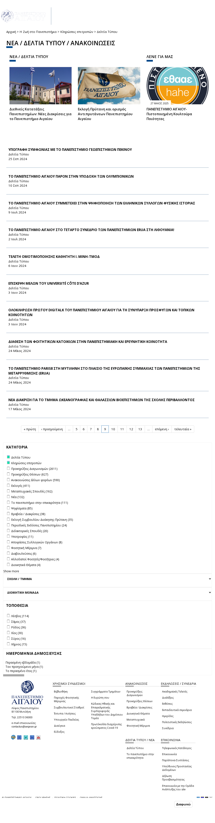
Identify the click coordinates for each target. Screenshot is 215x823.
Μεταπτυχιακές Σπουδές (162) (31, 491)
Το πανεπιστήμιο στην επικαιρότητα (140, 756)
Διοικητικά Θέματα (138, 713)
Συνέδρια (168, 728)
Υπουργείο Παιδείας (66, 719)
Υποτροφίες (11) (22, 537)
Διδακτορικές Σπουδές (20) (29, 531)
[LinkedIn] (32, 737)
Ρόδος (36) (18, 627)
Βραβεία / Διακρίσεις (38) (28, 514)
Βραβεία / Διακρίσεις (139, 707)
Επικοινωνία (169, 754)
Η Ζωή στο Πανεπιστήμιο (38, 32)
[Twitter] (26, 737)
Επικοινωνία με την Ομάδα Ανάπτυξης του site (178, 787)
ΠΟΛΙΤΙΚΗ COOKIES (65, 797)
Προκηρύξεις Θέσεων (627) (29, 474)
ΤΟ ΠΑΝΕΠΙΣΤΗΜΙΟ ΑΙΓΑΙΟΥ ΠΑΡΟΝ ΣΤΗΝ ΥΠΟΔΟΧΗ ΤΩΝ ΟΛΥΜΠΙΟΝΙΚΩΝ (71, 176)
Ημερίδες (167, 716)
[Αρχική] (25, 16)
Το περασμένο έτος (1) (21, 671)
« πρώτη (30, 429)
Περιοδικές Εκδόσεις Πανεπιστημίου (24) (39, 525)
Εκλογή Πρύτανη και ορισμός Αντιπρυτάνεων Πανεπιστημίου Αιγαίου (105, 114)
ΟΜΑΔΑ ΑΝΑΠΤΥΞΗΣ (91, 797)
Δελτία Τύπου (135, 748)
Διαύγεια (59, 725)
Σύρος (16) (18, 639)
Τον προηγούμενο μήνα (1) (24, 667)
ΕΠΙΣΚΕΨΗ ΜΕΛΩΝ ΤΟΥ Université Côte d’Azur (48, 283)
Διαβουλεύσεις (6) (23, 554)
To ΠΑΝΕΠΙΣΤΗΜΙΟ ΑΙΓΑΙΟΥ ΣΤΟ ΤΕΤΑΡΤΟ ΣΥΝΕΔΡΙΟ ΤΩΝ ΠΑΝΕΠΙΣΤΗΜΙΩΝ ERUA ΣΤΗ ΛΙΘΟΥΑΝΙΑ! (91, 229)
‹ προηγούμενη (52, 429)
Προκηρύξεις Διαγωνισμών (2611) (34, 469)
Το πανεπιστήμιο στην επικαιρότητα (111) (39, 503)
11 (122, 429)
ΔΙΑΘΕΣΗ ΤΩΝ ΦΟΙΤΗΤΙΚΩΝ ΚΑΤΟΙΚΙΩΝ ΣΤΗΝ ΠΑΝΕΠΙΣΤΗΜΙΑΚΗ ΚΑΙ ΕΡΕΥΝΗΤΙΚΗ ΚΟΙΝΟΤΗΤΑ (87, 341)
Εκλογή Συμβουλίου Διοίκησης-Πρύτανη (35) (42, 520)
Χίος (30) (17, 633)
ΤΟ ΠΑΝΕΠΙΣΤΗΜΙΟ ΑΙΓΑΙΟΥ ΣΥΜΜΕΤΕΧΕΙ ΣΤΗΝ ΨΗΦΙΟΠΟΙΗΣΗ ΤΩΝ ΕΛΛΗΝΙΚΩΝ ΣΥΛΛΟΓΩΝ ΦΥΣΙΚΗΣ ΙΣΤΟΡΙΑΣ (101, 203)
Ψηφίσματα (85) (22, 508)
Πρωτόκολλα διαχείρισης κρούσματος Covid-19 (106, 726)
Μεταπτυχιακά (136, 719)
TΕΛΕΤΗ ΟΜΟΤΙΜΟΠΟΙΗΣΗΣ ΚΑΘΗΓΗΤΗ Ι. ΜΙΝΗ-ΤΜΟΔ (54, 256)
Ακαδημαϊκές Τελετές (174, 691)
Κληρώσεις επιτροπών (76, 32)
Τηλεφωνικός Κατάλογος (176, 748)
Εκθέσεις (167, 703)
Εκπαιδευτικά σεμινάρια (177, 710)
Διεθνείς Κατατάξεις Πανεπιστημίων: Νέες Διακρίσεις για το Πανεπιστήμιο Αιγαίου (40, 114)
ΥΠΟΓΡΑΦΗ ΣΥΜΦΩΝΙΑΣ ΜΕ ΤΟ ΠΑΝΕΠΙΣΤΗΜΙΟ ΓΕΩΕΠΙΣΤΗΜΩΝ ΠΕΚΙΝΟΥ (70, 149)
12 (131, 429)
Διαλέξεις (168, 697)
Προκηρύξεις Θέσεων (139, 701)
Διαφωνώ (183, 804)
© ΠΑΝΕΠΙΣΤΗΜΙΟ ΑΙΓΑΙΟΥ (16, 797)
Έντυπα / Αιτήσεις (65, 713)
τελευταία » (182, 429)
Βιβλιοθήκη (61, 691)
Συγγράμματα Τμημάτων (105, 691)
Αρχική (11, 32)
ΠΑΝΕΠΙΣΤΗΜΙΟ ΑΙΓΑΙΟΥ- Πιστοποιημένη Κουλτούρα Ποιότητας (169, 114)
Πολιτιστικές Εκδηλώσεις (177, 722)
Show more (11, 571)
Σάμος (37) (18, 622)
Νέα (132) (17, 497)
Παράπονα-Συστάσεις (175, 760)
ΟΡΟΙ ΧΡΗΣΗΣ (42, 797)
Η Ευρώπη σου (100, 697)
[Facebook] (19, 737)
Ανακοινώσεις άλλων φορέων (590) (35, 480)
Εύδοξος (59, 732)
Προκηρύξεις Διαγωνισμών (135, 693)
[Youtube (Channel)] (38, 737)
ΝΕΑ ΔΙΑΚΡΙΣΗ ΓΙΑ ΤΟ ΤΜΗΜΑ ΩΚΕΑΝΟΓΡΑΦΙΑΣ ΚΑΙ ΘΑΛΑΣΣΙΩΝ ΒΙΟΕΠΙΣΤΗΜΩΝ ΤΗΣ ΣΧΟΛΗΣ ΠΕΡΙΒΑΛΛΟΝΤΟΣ (101, 400)
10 (113, 429)
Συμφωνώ (164, 804)
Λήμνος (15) (19, 644)
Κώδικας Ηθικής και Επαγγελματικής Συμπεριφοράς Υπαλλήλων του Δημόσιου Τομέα (107, 711)
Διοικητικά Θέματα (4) (26, 565)
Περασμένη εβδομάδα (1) (22, 662)
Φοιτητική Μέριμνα (138, 725)
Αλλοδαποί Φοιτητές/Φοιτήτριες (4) (35, 559)
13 (140, 429)
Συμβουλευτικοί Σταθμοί (69, 707)
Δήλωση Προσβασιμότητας (173, 777)
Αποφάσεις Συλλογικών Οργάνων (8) (36, 542)
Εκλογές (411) (20, 486)
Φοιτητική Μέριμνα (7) (26, 548)
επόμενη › (162, 429)
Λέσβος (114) (20, 616)
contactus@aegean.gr (25, 726)
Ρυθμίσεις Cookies (36, 819)
